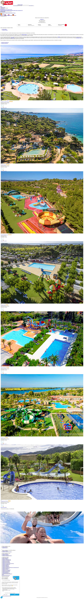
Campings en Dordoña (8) (5, 566)
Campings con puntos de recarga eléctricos (8, 563)
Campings (1, 7)
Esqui (4, 7)
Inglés (7, 15)
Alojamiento (30, 24)
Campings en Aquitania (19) (6, 564)
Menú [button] (1, 6)
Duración (39, 24)
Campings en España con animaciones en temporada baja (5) (10, 567)
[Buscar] (66, 25)
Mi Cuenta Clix (2, 9)
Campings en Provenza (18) (6, 571)
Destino (19, 24)
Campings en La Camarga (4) (6, 569)
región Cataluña (4, 29)
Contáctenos (19, 10)
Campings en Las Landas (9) (6, 570)
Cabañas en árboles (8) (5, 558)
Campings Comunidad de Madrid (6, 551)
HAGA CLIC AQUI (4, 311)
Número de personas (61, 24)
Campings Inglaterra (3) (5, 572)
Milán (3, 574)
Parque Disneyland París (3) (6, 575)
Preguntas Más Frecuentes (8, 9)
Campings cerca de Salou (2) (6, 562)
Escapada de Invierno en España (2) (7, 573)
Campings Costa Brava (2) (5, 42)
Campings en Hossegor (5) (5, 568)
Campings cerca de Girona (5, 561)
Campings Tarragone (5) (4, 43)
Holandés (10, 15)
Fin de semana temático (12, 10)
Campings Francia (4, 547)
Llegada (49, 24)
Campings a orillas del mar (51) (6, 559)
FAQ (22, 10)
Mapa (16, 10)
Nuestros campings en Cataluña (4, 10)
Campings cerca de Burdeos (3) (6, 560)
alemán (15, 15)
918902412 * (42, 19)
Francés (3, 15)
